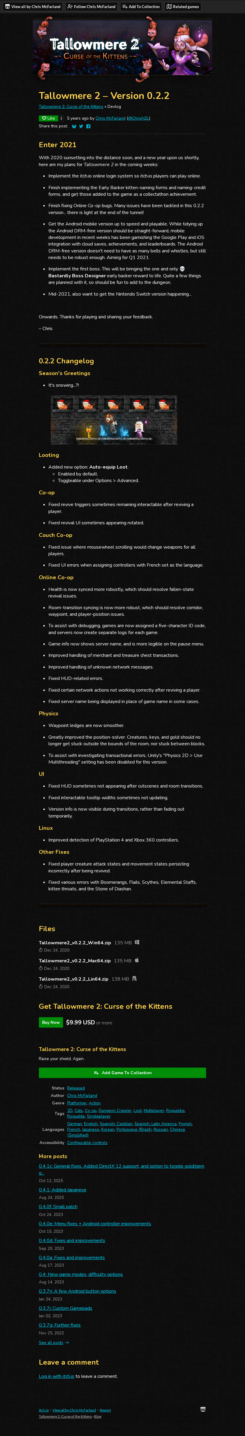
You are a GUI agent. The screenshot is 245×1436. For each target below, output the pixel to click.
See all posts (51, 1342)
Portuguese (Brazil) (134, 1129)
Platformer (77, 1103)
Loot (138, 1110)
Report (105, 1410)
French (73, 1129)
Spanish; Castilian (116, 1124)
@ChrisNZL (138, 118)
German (74, 1124)
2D (70, 1110)
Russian (161, 1129)
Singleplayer (99, 1116)
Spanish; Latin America (155, 1124)
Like (51, 118)
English (91, 1124)
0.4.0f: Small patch (58, 1206)
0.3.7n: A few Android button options (77, 1291)
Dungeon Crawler (115, 1110)
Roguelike (175, 1110)
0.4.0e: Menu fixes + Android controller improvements (95, 1223)
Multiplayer (154, 1110)
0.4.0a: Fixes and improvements (72, 1257)
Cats (79, 1110)
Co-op (91, 1110)
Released (76, 1088)
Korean (107, 1129)
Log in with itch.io (56, 1376)
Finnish (185, 1124)
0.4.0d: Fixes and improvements (72, 1240)
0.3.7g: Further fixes (60, 1325)
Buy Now (51, 1022)
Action (95, 1103)
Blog (97, 1416)
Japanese (90, 1129)
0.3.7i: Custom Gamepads (65, 1308)
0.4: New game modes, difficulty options (81, 1274)
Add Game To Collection (127, 1073)
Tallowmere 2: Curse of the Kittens (71, 106)
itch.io (44, 1410)
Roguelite (76, 1116)
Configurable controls (87, 1143)
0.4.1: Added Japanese (62, 1190)
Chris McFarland (110, 118)
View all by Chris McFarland (74, 1410)
